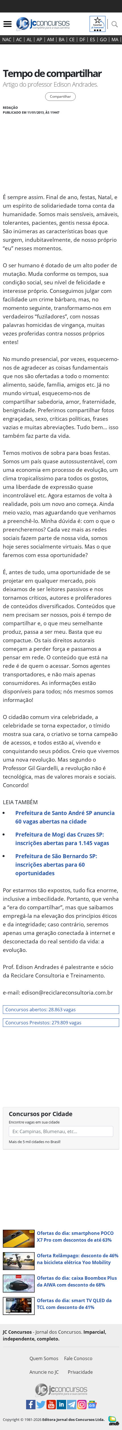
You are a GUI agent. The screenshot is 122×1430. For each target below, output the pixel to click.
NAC (6, 39)
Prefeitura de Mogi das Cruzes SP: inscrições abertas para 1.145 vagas (62, 839)
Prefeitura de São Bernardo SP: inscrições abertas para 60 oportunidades (56, 864)
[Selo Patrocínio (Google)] (97, 23)
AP (39, 39)
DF (82, 39)
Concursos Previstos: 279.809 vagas (43, 1023)
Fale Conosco (78, 1358)
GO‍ (103, 39)
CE (72, 39)
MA (115, 39)
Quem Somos (44, 1358)
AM (50, 39)
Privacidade (80, 1372)
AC (19, 39)
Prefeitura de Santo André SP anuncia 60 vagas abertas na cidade (65, 817)
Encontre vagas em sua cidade (34, 1122)
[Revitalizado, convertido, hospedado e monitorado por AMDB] (113, 1420)
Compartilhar (60, 96)
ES (92, 39)
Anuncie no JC (44, 1372)
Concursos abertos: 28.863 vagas (40, 1009)
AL (29, 39)
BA (61, 39)
